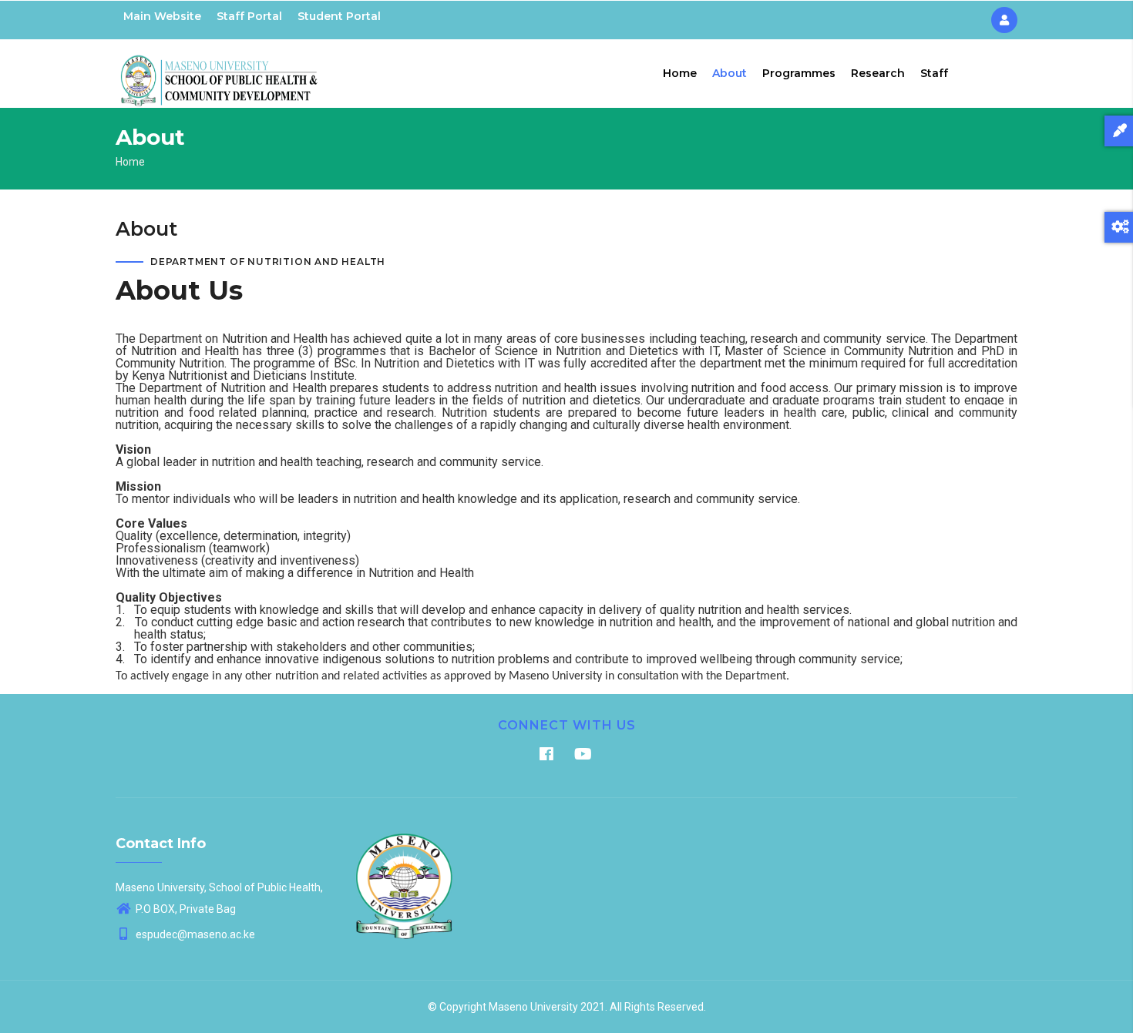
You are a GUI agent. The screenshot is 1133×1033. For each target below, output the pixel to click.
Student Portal (339, 16)
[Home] (220, 70)
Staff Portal (249, 16)
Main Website (162, 16)
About (729, 73)
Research (878, 73)
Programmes (798, 73)
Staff (934, 73)
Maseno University (533, 1007)
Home (680, 73)
